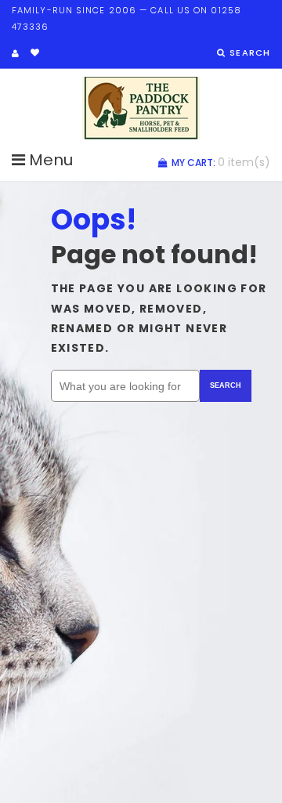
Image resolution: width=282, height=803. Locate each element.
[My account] (15, 53)
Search (225, 385)
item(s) (221, 162)
